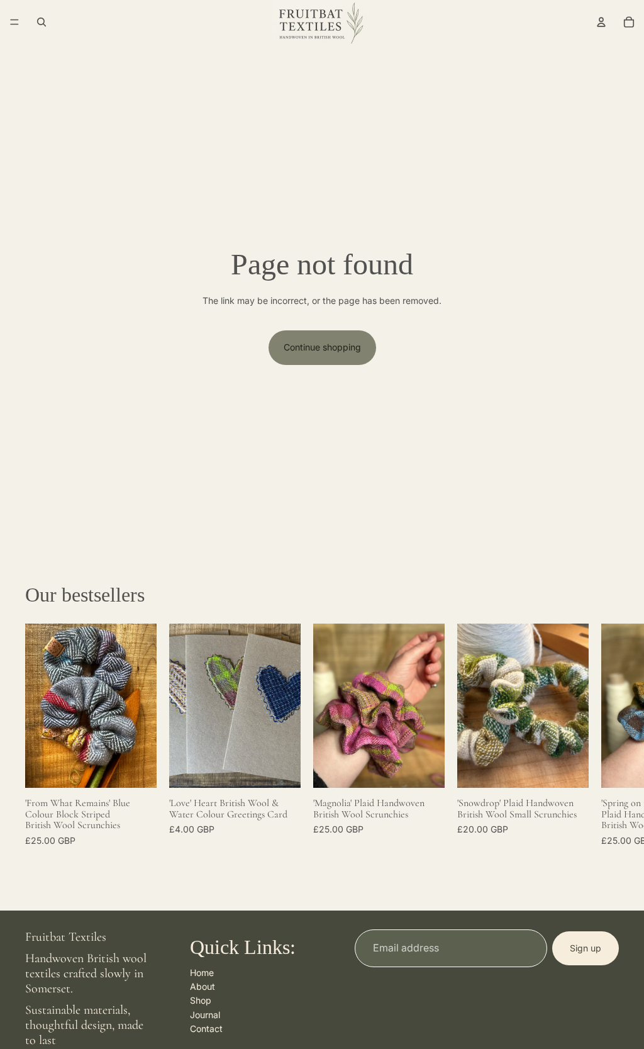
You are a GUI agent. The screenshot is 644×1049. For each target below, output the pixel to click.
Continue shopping (322, 347)
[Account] (601, 22)
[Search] (41, 22)
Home (202, 972)
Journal (205, 1014)
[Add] (137, 768)
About (202, 986)
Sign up (585, 948)
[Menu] (14, 22)
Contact (206, 1028)
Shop (200, 1000)
